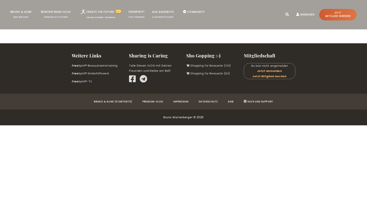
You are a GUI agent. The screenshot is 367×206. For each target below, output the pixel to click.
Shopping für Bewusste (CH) (210, 66)
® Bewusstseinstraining (95, 66)
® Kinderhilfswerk (90, 73)
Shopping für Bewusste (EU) (210, 73)
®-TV (82, 81)
